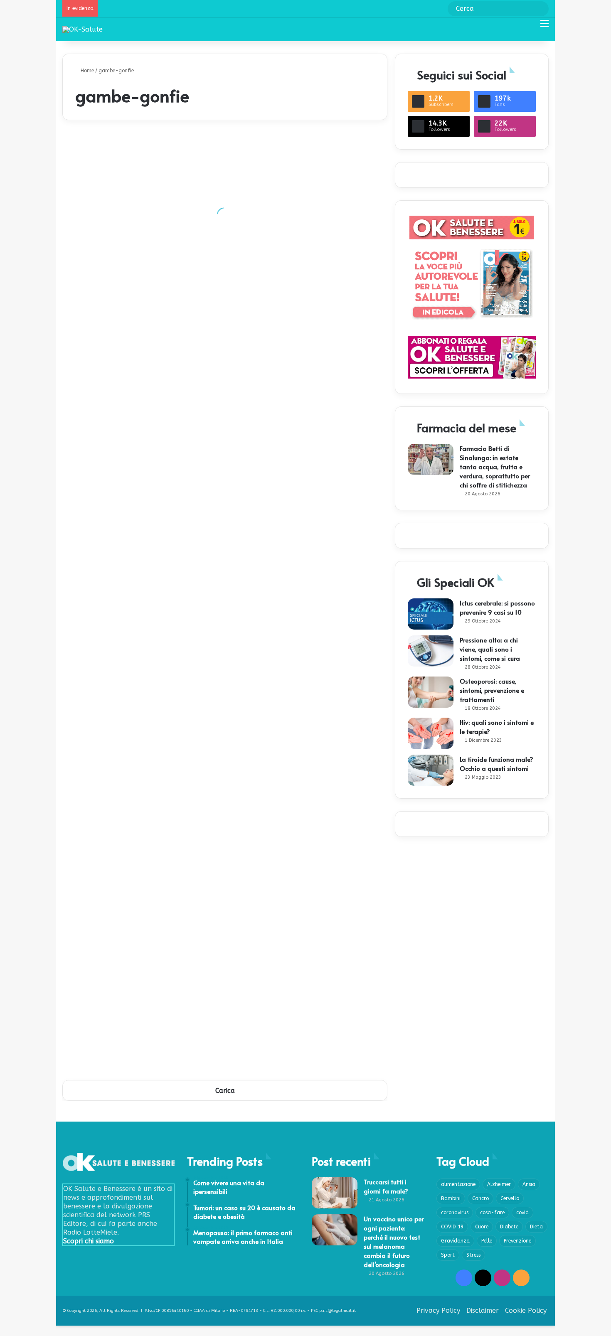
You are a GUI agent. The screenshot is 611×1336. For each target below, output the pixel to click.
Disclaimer (482, 1310)
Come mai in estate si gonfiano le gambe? (296, 428)
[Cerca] (530, 26)
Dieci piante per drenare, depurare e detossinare (142, 241)
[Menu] (544, 26)
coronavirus (454, 1212)
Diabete (509, 1227)
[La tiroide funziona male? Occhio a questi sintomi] (430, 770)
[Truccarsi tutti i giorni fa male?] (334, 1192)
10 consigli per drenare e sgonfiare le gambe (136, 1052)
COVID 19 (452, 1227)
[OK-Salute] (82, 29)
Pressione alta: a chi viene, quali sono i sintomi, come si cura (490, 648)
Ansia (528, 1184)
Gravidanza (455, 1241)
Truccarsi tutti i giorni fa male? (386, 1186)
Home (86, 71)
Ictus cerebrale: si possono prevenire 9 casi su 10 (497, 607)
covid (522, 1212)
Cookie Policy (526, 1310)
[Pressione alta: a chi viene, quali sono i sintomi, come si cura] (430, 651)
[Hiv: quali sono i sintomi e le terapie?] (430, 733)
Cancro (480, 1198)
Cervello (509, 1198)
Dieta (536, 1227)
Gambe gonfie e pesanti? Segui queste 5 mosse (304, 615)
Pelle (486, 1241)
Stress (473, 1255)
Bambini (451, 1198)
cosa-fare (492, 1212)
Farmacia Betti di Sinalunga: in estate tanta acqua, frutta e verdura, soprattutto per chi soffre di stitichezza (495, 466)
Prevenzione (517, 1241)
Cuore (481, 1227)
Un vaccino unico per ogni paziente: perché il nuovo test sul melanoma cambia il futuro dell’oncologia (394, 1241)
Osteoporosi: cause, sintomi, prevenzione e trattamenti (492, 690)
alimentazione (458, 1184)
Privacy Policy (438, 1310)
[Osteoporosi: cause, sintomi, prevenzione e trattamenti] (430, 692)
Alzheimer (499, 1184)
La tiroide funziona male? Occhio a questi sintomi (496, 764)
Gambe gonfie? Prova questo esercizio (291, 865)
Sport (448, 1255)
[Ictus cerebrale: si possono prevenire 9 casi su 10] (430, 614)
